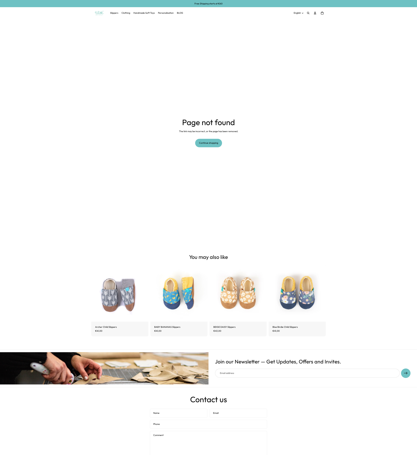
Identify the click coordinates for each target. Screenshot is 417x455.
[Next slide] (262, 293)
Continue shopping (208, 142)
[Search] (308, 13)
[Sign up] (405, 373)
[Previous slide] (214, 293)
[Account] (315, 13)
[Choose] (143, 316)
